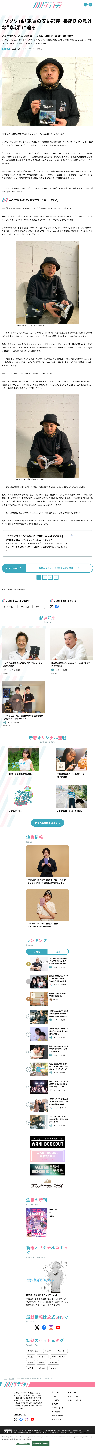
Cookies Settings (23, 1444)
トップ (5, 1378)
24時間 (37, 951)
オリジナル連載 (73, 1396)
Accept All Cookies (40, 1444)
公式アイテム (56, 1419)
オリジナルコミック (74, 1400)
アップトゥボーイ (57, 1415)
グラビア (55, 1404)
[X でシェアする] (52, 606)
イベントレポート (57, 1408)
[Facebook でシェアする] (57, 606)
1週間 (58, 951)
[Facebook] (44, 1327)
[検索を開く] (85, 4)
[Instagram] (51, 1327)
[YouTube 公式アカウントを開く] (32, 1419)
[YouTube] (58, 1327)
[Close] (91, 1437)
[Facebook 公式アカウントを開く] (21, 1419)
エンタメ (6, 49)
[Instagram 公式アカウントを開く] (26, 1419)
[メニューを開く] (90, 4)
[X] (37, 1327)
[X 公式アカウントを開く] (15, 1419)
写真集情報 (56, 1412)
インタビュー (56, 1400)
